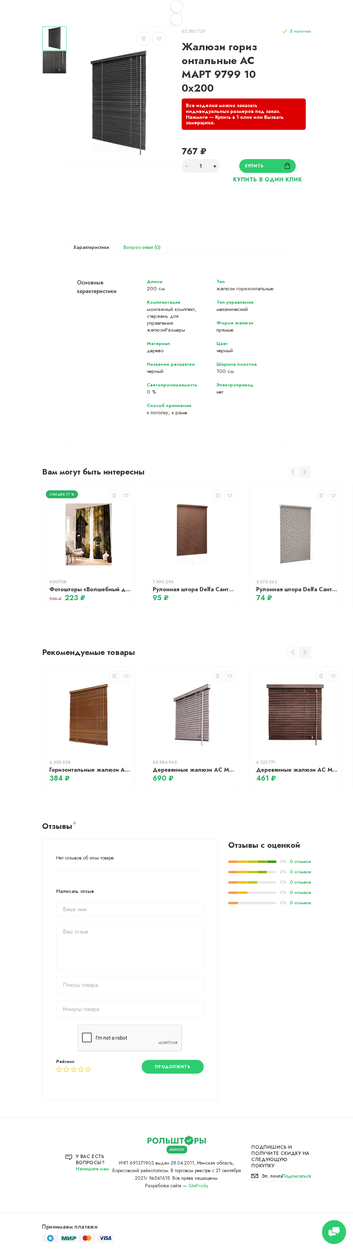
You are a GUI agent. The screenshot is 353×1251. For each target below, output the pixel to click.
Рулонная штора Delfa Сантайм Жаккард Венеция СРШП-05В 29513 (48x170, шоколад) (194, 589)
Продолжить (172, 1067)
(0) (157, 247)
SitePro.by (198, 1185)
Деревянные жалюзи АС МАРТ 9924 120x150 (194, 770)
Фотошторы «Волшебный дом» (90, 589)
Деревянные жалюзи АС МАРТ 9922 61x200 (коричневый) (297, 770)
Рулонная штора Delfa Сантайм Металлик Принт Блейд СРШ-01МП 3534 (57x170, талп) (297, 589)
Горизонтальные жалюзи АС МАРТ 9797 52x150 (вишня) (90, 770)
